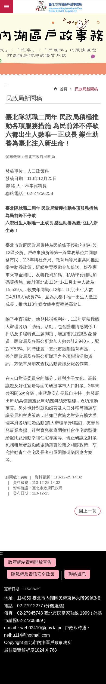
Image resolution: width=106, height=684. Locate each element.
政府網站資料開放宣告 (30, 562)
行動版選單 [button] (6, 6)
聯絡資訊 (77, 574)
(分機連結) (54, 605)
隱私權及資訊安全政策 (33, 574)
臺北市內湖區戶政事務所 (59, 6)
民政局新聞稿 (86, 89)
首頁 (63, 89)
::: (1, 553)
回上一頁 (87, 511)
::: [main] (7, 85)
